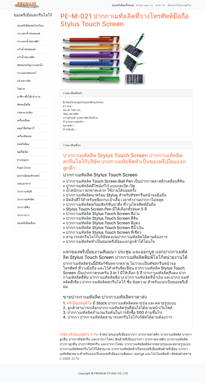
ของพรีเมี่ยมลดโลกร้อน (30, 25)
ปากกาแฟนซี (24, 191)
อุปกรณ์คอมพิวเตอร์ (28, 175)
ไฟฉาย (21, 88)
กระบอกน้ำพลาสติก (28, 41)
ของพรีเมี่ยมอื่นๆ (26, 223)
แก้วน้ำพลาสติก (26, 57)
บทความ (160, 5)
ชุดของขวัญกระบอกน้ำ (30, 65)
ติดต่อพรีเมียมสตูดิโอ (179, 5)
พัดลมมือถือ (23, 104)
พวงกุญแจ (22, 159)
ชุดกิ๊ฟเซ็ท (22, 152)
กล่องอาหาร (24, 183)
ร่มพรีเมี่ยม (23, 144)
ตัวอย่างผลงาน (144, 5)
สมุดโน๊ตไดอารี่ (25, 128)
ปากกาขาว (23, 215)
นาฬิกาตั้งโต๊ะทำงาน (28, 96)
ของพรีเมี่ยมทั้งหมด (123, 5)
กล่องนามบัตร (25, 112)
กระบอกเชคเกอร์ (26, 73)
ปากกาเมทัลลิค (25, 199)
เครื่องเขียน (23, 120)
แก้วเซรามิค (24, 80)
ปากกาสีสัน (23, 207)
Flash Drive (24, 167)
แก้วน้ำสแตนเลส (26, 49)
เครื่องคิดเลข (24, 136)
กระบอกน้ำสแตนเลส (28, 33)
